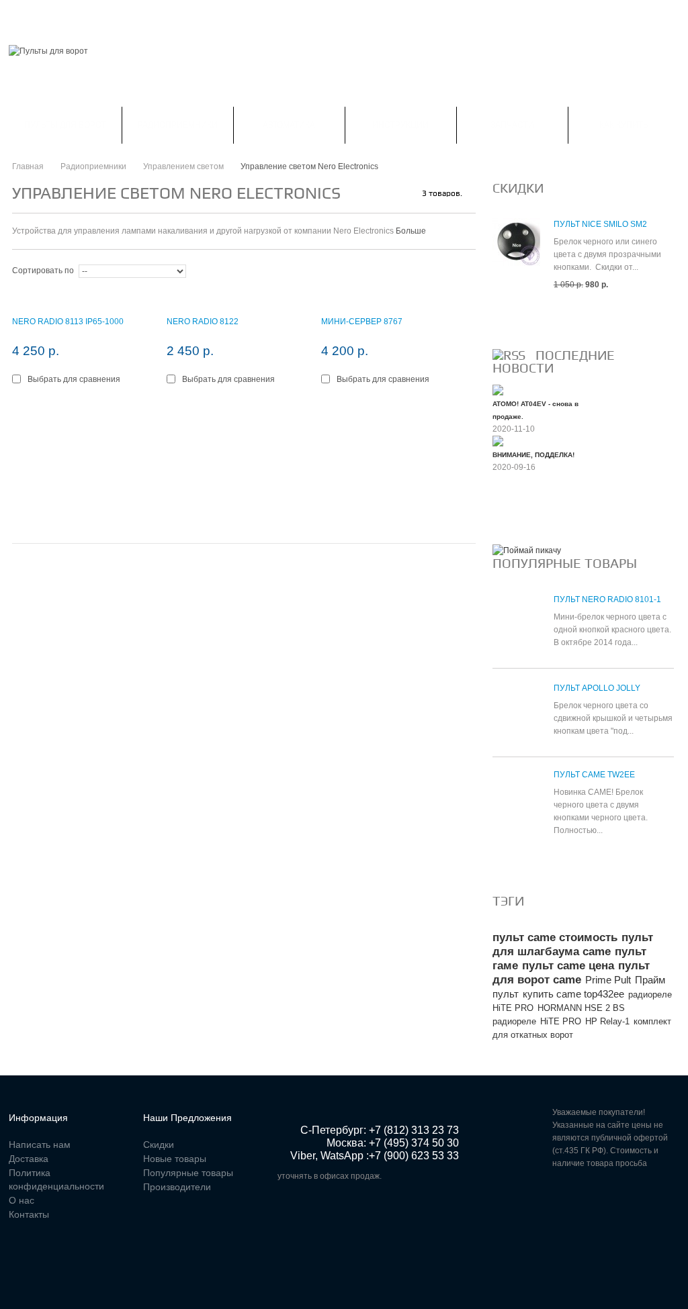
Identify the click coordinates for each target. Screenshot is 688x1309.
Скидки (83, 16)
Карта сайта (371, 16)
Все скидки (524, 317)
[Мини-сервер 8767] (391, 297)
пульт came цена (568, 965)
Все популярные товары (557, 863)
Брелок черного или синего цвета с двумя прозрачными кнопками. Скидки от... (607, 254)
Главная (27, 16)
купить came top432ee (573, 994)
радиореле (514, 1021)
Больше (411, 231)
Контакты (302, 16)
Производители (177, 1186)
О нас (21, 1200)
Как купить (623, 125)
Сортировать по (43, 270)
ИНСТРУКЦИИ (400, 125)
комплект (652, 1021)
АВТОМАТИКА (289, 125)
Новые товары (174, 1158)
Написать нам (228, 16)
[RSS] (508, 355)
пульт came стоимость (554, 937)
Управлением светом (183, 166)
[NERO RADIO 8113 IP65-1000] (82, 297)
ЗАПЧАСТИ (512, 125)
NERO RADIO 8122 (203, 321)
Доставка (28, 1158)
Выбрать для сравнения (74, 379)
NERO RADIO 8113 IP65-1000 (68, 321)
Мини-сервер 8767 (361, 321)
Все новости (528, 512)
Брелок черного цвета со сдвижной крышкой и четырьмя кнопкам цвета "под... (613, 718)
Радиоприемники (178, 125)
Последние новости (553, 361)
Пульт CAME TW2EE (594, 774)
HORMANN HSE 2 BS (581, 1008)
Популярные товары (564, 563)
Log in (670, 16)
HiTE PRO (560, 1021)
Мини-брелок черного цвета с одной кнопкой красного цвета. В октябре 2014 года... (612, 629)
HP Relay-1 (607, 1021)
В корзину (43, 409)
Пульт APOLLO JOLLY (597, 688)
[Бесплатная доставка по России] (526, 550)
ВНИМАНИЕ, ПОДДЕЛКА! (533, 454)
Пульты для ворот (65, 125)
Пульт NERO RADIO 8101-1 (607, 599)
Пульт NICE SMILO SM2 (600, 224)
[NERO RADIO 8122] (237, 297)
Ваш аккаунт (147, 16)
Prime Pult (608, 979)
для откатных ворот (532, 1035)
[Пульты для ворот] (48, 51)
